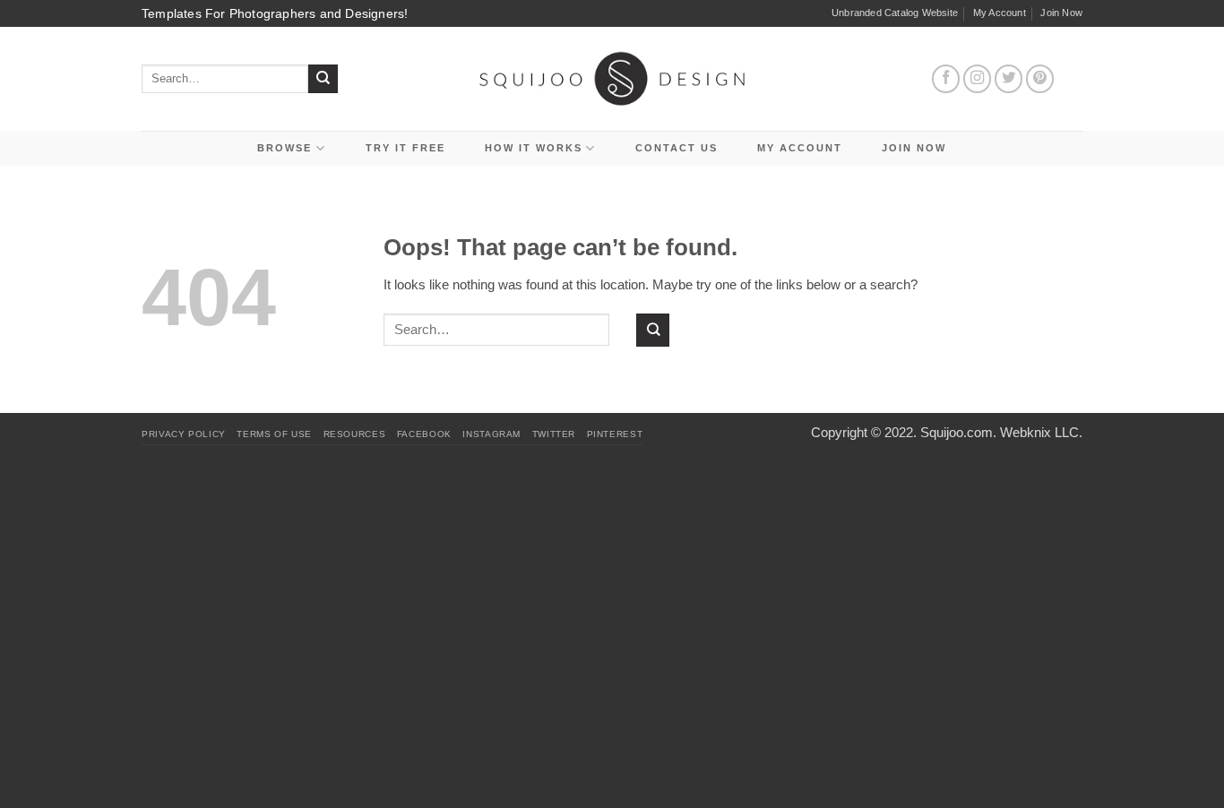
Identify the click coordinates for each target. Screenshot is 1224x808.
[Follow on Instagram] (977, 78)
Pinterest (615, 434)
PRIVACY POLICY (184, 434)
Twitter (553, 434)
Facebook (424, 434)
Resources (354, 434)
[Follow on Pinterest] (1040, 78)
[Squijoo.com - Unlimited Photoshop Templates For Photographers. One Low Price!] (612, 78)
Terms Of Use (274, 434)
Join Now (1061, 12)
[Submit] (323, 79)
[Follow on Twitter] (1009, 78)
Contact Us (676, 147)
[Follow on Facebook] (946, 78)
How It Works (533, 147)
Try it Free (405, 147)
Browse (284, 147)
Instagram (491, 434)
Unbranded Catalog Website (895, 12)
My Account (999, 12)
